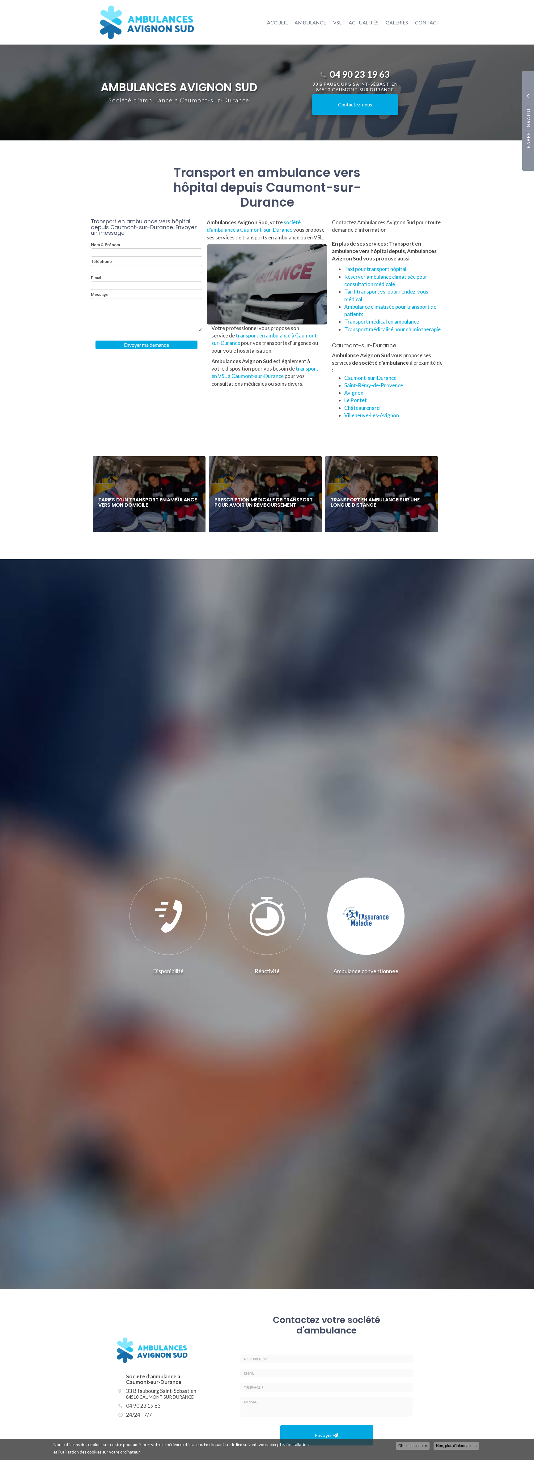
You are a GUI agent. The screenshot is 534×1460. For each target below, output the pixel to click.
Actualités (364, 22)
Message (99, 294)
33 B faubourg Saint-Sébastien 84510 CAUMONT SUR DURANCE (355, 86)
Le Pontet (355, 400)
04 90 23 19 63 (360, 74)
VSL (337, 22)
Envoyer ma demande (146, 345)
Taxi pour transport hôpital (375, 269)
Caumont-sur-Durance (370, 378)
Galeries (397, 22)
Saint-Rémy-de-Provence (373, 385)
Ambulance (310, 22)
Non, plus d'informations (456, 1446)
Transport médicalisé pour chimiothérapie (392, 329)
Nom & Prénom (105, 244)
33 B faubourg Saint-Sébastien (161, 1394)
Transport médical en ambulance (381, 321)
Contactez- (355, 104)
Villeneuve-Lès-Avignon (371, 415)
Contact (427, 22)
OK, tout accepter (412, 1446)
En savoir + (149, 494)
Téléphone (101, 261)
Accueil (277, 22)
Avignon (353, 392)
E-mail (97, 277)
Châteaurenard (362, 408)
